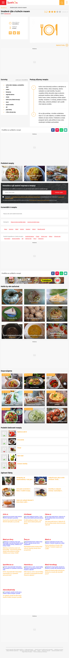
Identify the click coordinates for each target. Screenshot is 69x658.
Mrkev (50, 236)
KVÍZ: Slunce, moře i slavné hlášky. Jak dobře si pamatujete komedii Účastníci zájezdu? (33, 573)
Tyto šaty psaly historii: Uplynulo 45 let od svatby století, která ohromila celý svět (55, 523)
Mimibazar (28, 514)
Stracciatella (20, 440)
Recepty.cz (4, 7)
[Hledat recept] (61, 2)
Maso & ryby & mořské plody (18, 222)
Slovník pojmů (41, 229)
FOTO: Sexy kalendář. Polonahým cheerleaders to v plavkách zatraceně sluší (12, 573)
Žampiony (41, 238)
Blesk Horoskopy (51, 564)
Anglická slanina (29, 236)
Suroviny (4, 79)
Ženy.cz (26, 539)
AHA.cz (5, 514)
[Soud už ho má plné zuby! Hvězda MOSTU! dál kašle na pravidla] (13, 517)
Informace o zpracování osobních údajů (28, 650)
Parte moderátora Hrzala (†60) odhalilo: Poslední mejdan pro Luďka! (53, 547)
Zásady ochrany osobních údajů (43, 200)
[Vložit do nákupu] (14, 32)
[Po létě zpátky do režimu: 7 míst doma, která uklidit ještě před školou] (34, 517)
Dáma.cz (48, 514)
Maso (5, 229)
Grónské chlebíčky (22, 463)
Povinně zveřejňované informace (40, 651)
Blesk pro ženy (8, 539)
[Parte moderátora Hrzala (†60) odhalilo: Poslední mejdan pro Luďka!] (55, 542)
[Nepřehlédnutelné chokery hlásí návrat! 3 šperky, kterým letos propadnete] (34, 543)
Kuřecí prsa (44, 236)
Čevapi (19, 447)
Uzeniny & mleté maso (33, 222)
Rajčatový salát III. (22, 432)
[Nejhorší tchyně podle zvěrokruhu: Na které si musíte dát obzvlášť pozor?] (55, 567)
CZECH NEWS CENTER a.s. (18, 649)
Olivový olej (57, 236)
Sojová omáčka (16, 238)
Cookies (38, 650)
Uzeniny (11, 229)
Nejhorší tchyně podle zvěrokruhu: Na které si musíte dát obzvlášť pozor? (55, 572)
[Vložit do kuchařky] (10, 32)
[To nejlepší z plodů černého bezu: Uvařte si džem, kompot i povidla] (13, 592)
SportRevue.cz (8, 564)
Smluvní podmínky (32, 200)
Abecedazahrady (9, 590)
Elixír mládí (20, 455)
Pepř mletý (7, 238)
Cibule (37, 236)
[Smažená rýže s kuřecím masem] (49, 42)
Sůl (22, 238)
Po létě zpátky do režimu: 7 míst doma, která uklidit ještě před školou (33, 521)
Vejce (34, 238)
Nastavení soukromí (46, 650)
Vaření (34, 229)
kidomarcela (7, 13)
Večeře (22, 229)
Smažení (28, 229)
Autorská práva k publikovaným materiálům (44, 649)
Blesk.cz (48, 539)
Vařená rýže (28, 238)
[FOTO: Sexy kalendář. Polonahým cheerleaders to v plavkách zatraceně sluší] (13, 568)
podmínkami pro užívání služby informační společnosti (25, 197)
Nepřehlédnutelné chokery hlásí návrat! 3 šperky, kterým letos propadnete (33, 548)
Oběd (16, 229)
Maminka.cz (28, 564)
